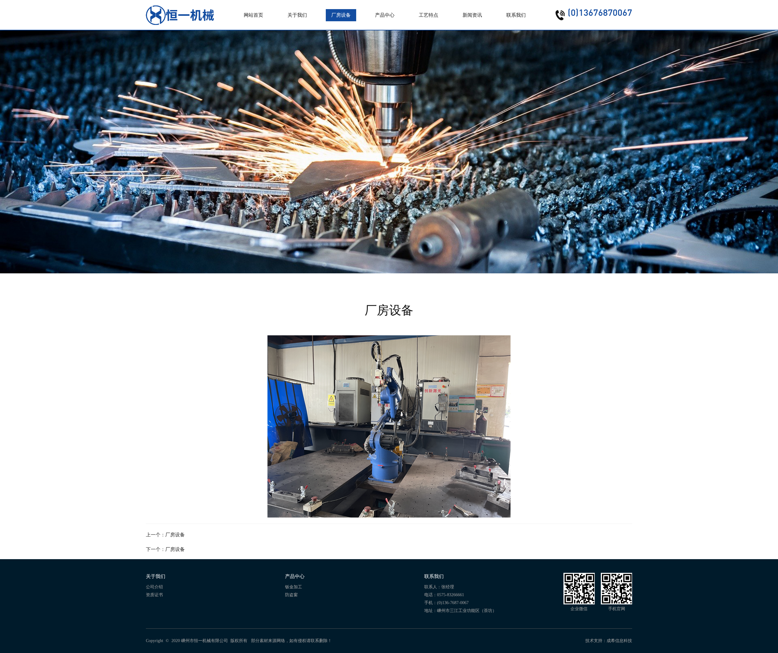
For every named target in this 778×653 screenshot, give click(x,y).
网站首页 (253, 15)
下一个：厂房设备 (165, 549)
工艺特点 (428, 15)
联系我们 (516, 15)
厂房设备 (341, 15)
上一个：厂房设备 (165, 534)
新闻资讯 (472, 15)
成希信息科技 (619, 640)
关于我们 (297, 15)
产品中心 (384, 15)
